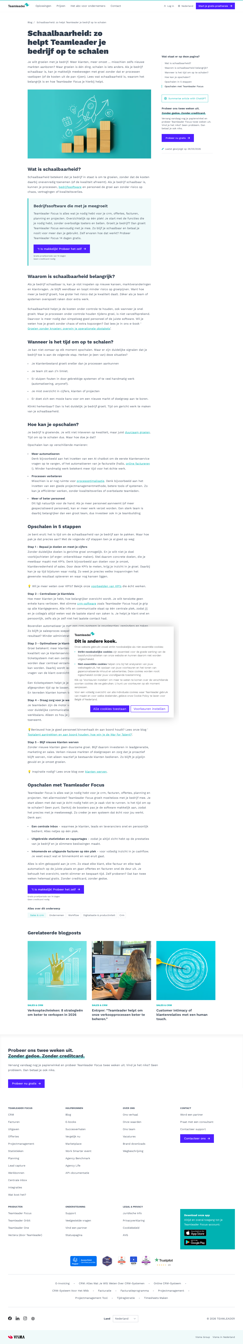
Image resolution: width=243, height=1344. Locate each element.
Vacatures (129, 1136)
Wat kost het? (17, 1194)
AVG (125, 1235)
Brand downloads (134, 1143)
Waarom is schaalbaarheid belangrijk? (186, 68)
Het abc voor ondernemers (88, 5)
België (78, 699)
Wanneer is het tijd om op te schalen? (187, 72)
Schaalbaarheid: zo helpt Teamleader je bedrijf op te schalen (71, 22)
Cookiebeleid (131, 1227)
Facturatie (104, 1290)
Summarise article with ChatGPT (187, 98)
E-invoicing (62, 1283)
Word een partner (191, 1114)
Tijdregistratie (126, 1297)
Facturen (14, 1121)
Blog (30, 22)
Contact (116, 5)
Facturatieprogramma (135, 1290)
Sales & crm (37, 915)
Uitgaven (13, 1129)
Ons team (129, 1129)
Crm (122, 915)
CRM (11, 1114)
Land (107, 1318)
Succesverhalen (75, 1129)
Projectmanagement (21, 1143)
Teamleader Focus (19, 1213)
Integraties (15, 1187)
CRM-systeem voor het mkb (70, 1290)
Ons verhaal (130, 1114)
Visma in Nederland (224, 1337)
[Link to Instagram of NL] (25, 1318)
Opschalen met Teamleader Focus (184, 86)
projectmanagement (171, 1290)
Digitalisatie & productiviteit (99, 915)
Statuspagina (73, 1235)
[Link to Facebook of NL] (10, 1318)
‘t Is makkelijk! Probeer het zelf (60, 248)
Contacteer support (193, 1129)
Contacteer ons (195, 1138)
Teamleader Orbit (19, 1220)
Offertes (13, 1136)
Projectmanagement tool (91, 1297)
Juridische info (132, 1213)
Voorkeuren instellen (149, 709)
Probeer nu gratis (176, 138)
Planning (13, 1158)
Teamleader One (18, 1227)
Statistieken (15, 1151)
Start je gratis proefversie (213, 6)
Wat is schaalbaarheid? (178, 63)
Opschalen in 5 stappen (178, 81)
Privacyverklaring (134, 1220)
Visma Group (202, 1337)
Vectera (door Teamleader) (25, 1235)
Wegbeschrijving (133, 1151)
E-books (70, 1121)
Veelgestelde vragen (78, 1220)
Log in (170, 6)
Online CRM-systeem (167, 1283)
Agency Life (72, 1165)
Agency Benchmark (77, 1158)
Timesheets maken (156, 1297)
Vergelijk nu (72, 1136)
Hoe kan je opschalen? (178, 77)
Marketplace (73, 1143)
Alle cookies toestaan (109, 709)
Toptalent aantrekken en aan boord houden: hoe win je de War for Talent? (80, 734)
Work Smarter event (78, 1151)
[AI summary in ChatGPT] (33, 1319)
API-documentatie (77, 1172)
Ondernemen (56, 915)
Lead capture (16, 1165)
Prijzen (61, 5)
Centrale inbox (17, 1180)
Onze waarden (132, 1121)
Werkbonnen (16, 1172)
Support (70, 1213)
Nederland (91, 699)
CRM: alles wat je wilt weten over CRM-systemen (111, 1283)
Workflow (73, 915)
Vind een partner (76, 1227)
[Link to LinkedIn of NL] (17, 1318)
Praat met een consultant (196, 1121)
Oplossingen (43, 5)
